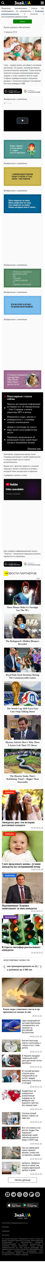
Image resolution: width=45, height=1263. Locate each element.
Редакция (6, 1231)
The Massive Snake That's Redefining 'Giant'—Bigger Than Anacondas (22, 779)
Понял (22, 21)
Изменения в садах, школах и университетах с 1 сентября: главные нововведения (21, 419)
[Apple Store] (14, 1205)
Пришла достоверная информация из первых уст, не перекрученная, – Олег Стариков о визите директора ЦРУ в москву (23, 408)
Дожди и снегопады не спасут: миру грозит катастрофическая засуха (22, 430)
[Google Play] (30, 1205)
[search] (3, 3)
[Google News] (25, 1194)
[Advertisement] (22, 239)
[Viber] (19, 1194)
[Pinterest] (37, 1194)
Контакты (5, 1235)
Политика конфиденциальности (15, 1223)
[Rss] (7, 1194)
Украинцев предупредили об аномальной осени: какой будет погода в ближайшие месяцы (22, 440)
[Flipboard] (31, 1194)
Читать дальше (22, 1180)
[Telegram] (13, 1194)
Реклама (5, 1227)
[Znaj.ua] (22, 3)
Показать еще (34, 448)
